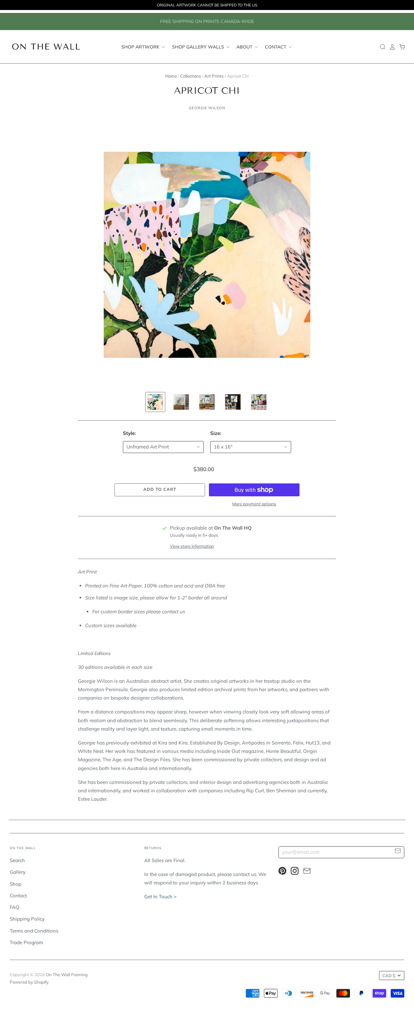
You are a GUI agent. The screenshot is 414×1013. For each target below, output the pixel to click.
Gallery (18, 872)
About (245, 46)
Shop (15, 884)
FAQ (14, 907)
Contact (276, 46)
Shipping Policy (27, 919)
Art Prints (214, 76)
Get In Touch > (160, 896)
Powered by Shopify (29, 982)
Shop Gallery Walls (198, 46)
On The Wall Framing (67, 974)
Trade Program (26, 942)
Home (171, 76)
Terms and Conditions (34, 931)
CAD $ (388, 975)
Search (17, 860)
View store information (192, 546)
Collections (190, 76)
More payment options (254, 503)
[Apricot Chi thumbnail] (155, 402)
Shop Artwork (141, 46)
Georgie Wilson (207, 108)
